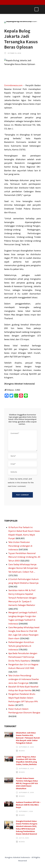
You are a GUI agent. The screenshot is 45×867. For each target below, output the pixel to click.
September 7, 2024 (26, 811)
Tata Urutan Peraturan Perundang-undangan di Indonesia (20, 546)
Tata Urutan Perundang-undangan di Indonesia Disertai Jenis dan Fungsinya (23, 679)
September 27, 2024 (26, 747)
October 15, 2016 (14, 53)
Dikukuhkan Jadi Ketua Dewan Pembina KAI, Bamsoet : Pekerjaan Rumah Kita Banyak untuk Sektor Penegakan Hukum (28, 738)
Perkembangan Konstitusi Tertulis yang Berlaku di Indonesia (21, 646)
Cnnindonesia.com (13, 85)
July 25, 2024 (24, 838)
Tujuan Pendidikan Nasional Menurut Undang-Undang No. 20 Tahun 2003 (24, 557)
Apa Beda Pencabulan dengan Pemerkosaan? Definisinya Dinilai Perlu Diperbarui (22, 657)
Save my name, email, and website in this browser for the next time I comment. (21, 482)
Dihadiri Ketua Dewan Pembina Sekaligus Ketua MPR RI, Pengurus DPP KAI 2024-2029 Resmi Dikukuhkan (27, 783)
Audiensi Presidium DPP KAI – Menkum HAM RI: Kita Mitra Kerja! (28, 804)
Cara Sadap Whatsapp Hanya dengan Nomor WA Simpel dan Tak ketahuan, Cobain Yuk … (23, 568)
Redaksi (22, 751)
